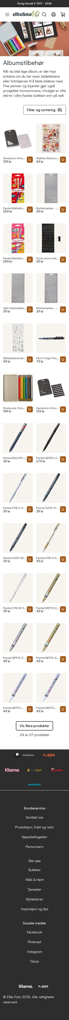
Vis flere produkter (34, 726)
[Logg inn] (53, 14)
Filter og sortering (41, 110)
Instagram (34, 951)
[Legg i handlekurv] (30, 160)
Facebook (34, 932)
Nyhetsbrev (34, 899)
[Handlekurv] (63, 14)
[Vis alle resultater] (7, 14)
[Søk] (44, 14)
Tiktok (34, 961)
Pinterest (34, 942)
